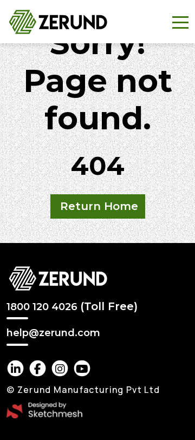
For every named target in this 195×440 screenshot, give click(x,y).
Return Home (99, 206)
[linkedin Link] (15, 368)
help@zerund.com (53, 333)
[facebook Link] (38, 368)
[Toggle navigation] (180, 21)
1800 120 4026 (72, 306)
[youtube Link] (82, 368)
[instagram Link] (60, 368)
